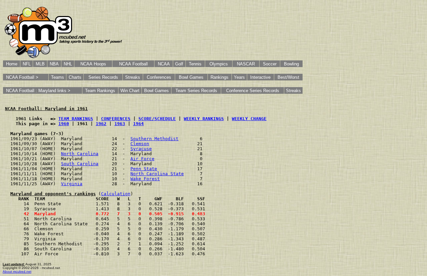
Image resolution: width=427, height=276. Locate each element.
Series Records (103, 77)
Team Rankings (100, 90)
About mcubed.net (17, 271)
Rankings (219, 77)
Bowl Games (191, 77)
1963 (119, 123)
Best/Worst (288, 77)
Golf (179, 63)
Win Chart (129, 90)
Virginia (71, 183)
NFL (27, 63)
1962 (101, 123)
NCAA (164, 63)
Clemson (139, 143)
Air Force (142, 158)
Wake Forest (145, 178)
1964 (138, 123)
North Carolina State (157, 173)
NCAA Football (133, 63)
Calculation (115, 193)
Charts (75, 77)
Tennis (195, 63)
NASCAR (246, 63)
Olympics (218, 63)
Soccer (270, 63)
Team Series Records (196, 90)
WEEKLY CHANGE (249, 118)
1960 (63, 123)
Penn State (143, 168)
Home (11, 63)
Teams (57, 77)
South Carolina (79, 163)
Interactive (260, 77)
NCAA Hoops (93, 63)
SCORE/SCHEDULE (157, 118)
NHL (68, 63)
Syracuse (141, 148)
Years (239, 77)
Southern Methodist (154, 138)
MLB (40, 63)
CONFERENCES (115, 118)
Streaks (132, 77)
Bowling (291, 63)
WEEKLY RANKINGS (204, 118)
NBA (54, 63)
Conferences (159, 77)
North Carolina (79, 153)
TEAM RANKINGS (75, 118)
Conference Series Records (252, 90)
